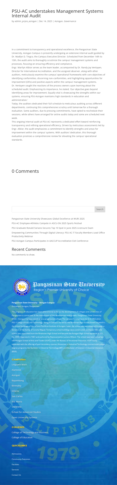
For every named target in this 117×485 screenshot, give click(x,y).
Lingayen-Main (19, 364)
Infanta (15, 391)
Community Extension (21, 459)
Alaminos (16, 369)
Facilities (15, 464)
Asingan (59, 21)
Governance (70, 21)
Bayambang (18, 380)
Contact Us (16, 475)
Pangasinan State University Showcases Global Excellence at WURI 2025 (48, 218)
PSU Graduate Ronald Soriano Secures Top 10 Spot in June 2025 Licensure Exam (52, 227)
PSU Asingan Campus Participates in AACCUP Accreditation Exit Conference (50, 240)
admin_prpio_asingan (26, 21)
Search (99, 209)
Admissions (16, 454)
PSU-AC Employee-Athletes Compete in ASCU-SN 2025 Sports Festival (47, 223)
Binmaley (16, 385)
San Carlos (17, 396)
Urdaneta (16, 406)
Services (15, 469)
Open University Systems (24, 417)
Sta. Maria (17, 401)
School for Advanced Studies (26, 412)
